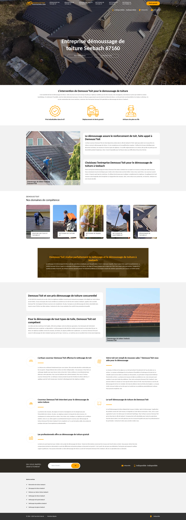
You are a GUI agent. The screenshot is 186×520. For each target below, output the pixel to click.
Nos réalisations (80, 56)
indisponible (119, 10)
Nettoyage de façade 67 (113, 3)
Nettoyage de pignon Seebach (37, 507)
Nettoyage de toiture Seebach (37, 496)
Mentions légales (51, 516)
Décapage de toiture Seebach (37, 488)
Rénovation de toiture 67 (69, 3)
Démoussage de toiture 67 (55, 3)
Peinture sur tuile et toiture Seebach (38, 492)
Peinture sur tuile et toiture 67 (86, 3)
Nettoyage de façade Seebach (37, 499)
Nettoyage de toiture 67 (99, 3)
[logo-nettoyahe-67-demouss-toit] (36, 3)
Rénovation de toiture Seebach (37, 484)
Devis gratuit (153, 3)
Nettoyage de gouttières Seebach (38, 503)
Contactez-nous (106, 56)
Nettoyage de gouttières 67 (126, 3)
